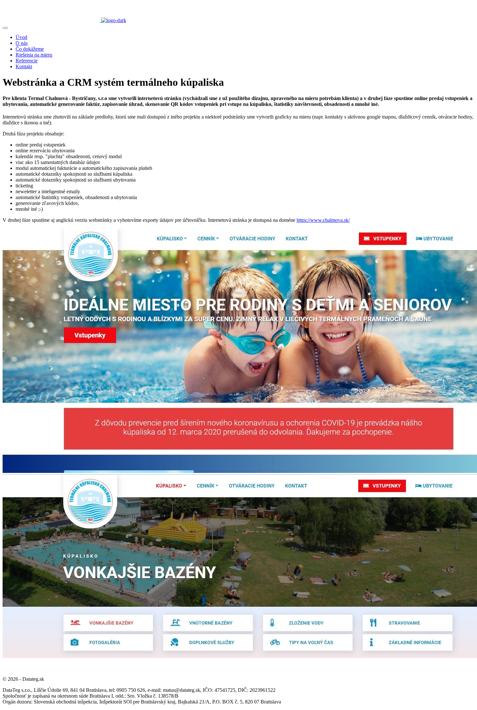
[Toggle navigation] (5, 28)
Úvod (21, 37)
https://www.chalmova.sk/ (323, 220)
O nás (22, 43)
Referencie (27, 60)
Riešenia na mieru (34, 54)
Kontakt (24, 66)
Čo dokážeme (30, 49)
